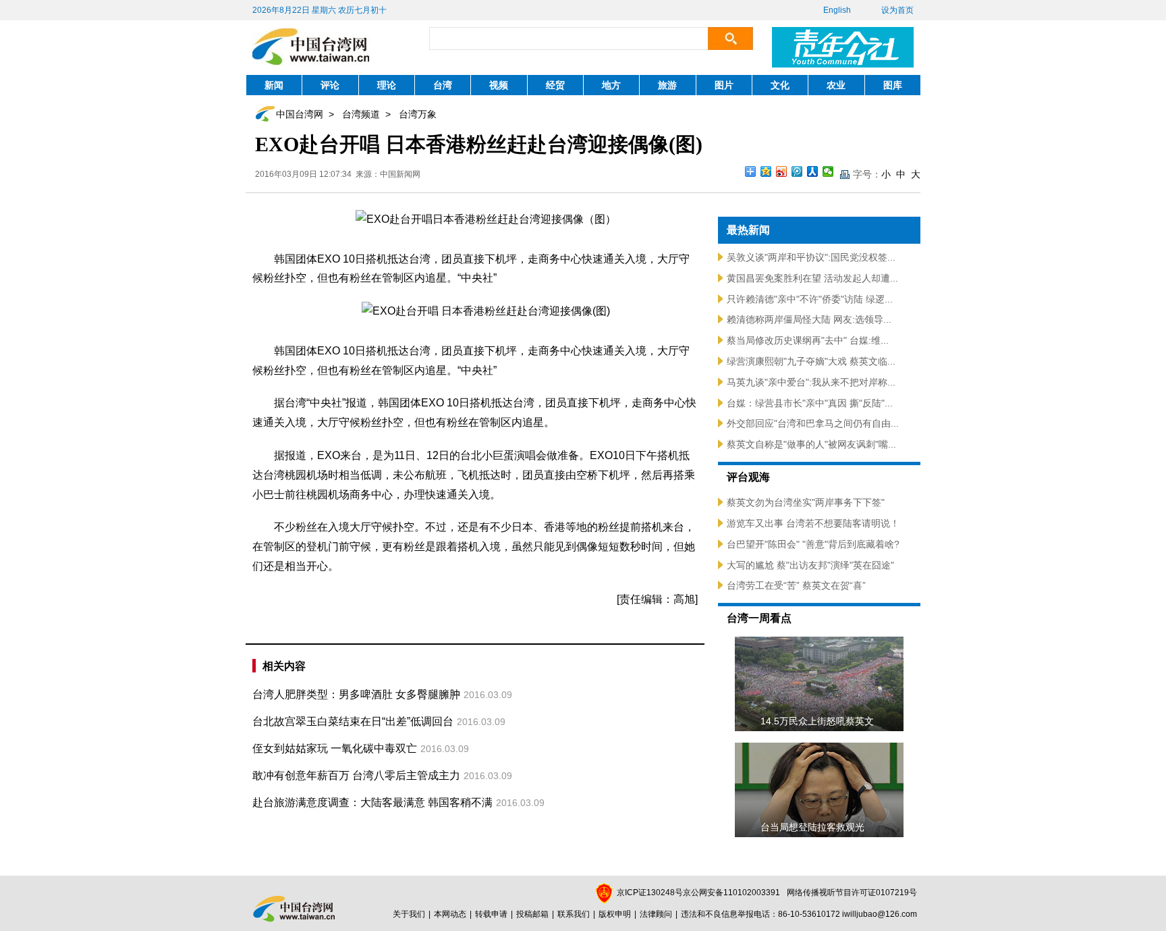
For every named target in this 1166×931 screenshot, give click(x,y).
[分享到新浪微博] (781, 171)
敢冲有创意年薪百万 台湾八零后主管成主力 (356, 775)
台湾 (442, 85)
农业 (836, 85)
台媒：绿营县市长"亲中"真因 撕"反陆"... (810, 403)
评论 (330, 85)
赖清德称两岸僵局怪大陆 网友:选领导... (809, 319)
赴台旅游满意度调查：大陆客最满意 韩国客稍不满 (372, 802)
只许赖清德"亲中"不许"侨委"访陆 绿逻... (810, 299)
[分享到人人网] (812, 171)
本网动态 (450, 914)
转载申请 (491, 914)
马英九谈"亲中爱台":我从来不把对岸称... (811, 382)
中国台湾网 (299, 114)
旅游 (667, 85)
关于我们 (409, 914)
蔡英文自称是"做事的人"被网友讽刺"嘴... (811, 444)
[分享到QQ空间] (766, 171)
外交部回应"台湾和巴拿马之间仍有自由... (813, 423)
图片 (724, 85)
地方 (611, 85)
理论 (386, 85)
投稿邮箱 (532, 914)
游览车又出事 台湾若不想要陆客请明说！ (813, 523)
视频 (498, 85)
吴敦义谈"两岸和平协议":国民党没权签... (811, 257)
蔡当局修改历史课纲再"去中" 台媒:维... (808, 340)
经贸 (555, 85)
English (837, 10)
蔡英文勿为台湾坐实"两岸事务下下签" (806, 502)
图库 (892, 85)
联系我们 (573, 914)
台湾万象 (418, 114)
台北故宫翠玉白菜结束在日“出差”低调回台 (352, 721)
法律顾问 (656, 914)
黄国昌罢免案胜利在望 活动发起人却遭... (812, 278)
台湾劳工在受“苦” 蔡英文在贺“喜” (796, 585)
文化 (780, 85)
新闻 (274, 85)
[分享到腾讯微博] (797, 171)
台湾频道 (361, 114)
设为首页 (897, 10)
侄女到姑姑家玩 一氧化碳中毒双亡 (334, 748)
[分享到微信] (828, 171)
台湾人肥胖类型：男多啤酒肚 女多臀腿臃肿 (356, 694)
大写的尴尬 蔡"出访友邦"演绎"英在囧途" (810, 565)
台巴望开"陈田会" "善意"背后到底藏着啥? (813, 544)
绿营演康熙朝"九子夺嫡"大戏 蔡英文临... (811, 361)
